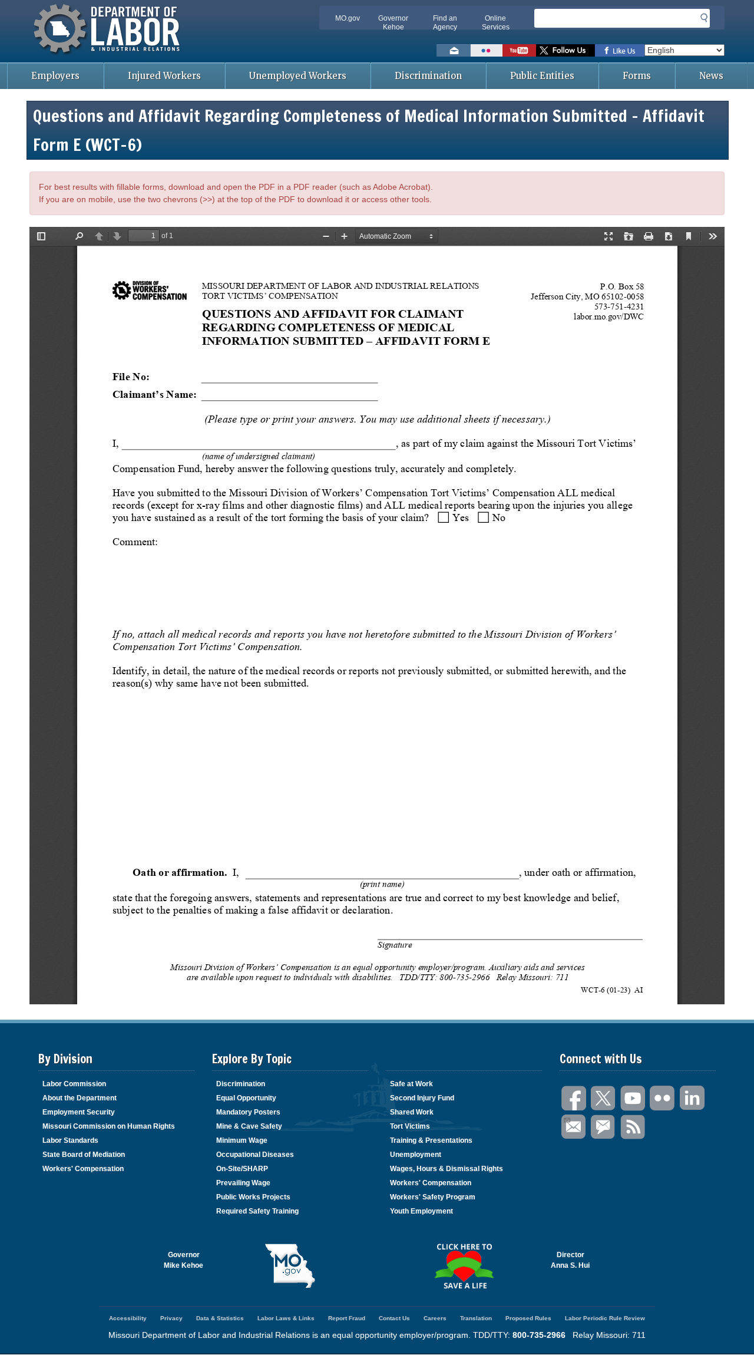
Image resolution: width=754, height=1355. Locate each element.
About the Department (79, 1098)
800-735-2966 (539, 1335)
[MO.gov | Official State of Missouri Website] (290, 1266)
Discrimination (428, 75)
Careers (435, 1318)
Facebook (574, 1098)
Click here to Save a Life (464, 1266)
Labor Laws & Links (286, 1318)
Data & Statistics (220, 1318)
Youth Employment (421, 1211)
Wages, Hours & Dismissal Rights (446, 1169)
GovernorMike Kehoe (183, 1260)
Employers (55, 75)
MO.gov (347, 18)
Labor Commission (74, 1084)
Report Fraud (346, 1318)
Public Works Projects (253, 1197)
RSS (633, 1127)
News (711, 75)
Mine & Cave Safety (249, 1126)
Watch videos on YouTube (519, 50)
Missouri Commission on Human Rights (108, 1126)
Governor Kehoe (393, 22)
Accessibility (128, 1318)
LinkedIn (692, 1098)
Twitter (604, 1098)
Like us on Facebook (619, 50)
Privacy (171, 1318)
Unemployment (415, 1154)
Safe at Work (411, 1084)
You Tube (633, 1098)
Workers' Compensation (83, 1169)
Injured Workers (164, 75)
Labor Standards (70, 1140)
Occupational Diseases (255, 1154)
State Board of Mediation (83, 1154)
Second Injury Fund (422, 1098)
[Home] (108, 56)
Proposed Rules (528, 1318)
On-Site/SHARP (242, 1169)
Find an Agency (445, 22)
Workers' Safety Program (432, 1197)
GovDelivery (604, 1127)
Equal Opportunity (246, 1098)
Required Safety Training (257, 1211)
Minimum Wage (241, 1140)
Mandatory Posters (248, 1112)
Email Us (574, 1127)
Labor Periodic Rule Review (605, 1318)
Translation (476, 1318)
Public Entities (542, 75)
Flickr (663, 1098)
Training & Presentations (431, 1140)
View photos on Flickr (486, 50)
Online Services (496, 22)
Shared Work (412, 1112)
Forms (637, 75)
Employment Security (78, 1112)
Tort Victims (410, 1126)
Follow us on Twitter (565, 50)
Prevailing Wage (243, 1183)
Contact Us (394, 1318)
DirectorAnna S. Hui (570, 1260)
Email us (453, 50)
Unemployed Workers (297, 75)
